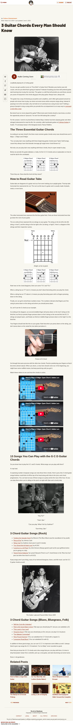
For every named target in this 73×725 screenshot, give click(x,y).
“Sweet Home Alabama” (20, 553)
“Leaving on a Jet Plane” (21, 548)
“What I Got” (17, 543)
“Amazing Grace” (18, 632)
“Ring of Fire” (17, 540)
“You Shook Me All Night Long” (23, 545)
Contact (19, 716)
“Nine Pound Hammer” (20, 637)
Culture (5, 18)
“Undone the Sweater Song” (22, 538)
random (61, 2)
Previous (16, 702)
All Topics (43, 716)
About (35, 716)
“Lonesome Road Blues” (21, 639)
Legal (27, 716)
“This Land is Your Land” (21, 629)
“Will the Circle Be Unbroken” (22, 624)
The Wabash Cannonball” (22, 634)
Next (67, 702)
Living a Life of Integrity (39, 694)
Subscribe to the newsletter (9, 724)
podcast (69, 2)
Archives (54, 716)
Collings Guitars (63, 122)
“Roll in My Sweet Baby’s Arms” (23, 627)
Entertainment (12, 18)
